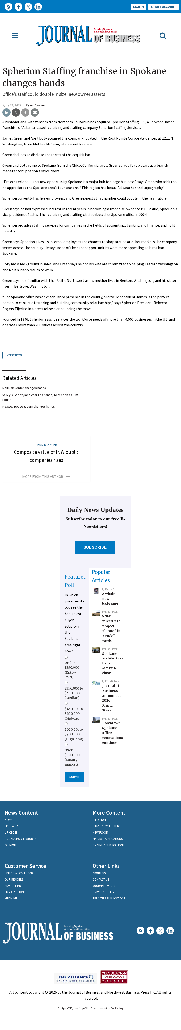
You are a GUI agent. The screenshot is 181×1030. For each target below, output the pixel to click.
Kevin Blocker (35, 105)
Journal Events (104, 886)
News (8, 820)
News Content (21, 812)
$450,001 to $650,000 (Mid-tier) (74, 714)
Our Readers (14, 879)
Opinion (10, 845)
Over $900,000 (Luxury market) (72, 757)
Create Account (163, 7)
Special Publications (108, 839)
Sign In (138, 7)
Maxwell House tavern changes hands (28, 406)
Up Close (11, 832)
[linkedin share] (6, 112)
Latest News (14, 355)
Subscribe (95, 547)
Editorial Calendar (19, 873)
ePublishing (116, 1008)
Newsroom (100, 832)
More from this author (42, 477)
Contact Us (101, 879)
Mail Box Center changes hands (24, 388)
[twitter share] (16, 112)
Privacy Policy (103, 892)
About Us (99, 873)
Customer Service (25, 865)
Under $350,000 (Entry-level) (72, 670)
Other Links (106, 865)
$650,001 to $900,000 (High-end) (74, 734)
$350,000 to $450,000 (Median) (74, 693)
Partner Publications (108, 845)
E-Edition (99, 820)
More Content (109, 812)
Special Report (16, 826)
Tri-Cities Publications (109, 898)
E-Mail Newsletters (106, 826)
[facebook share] (25, 112)
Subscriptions (15, 892)
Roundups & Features (20, 839)
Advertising (13, 886)
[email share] (35, 112)
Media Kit (11, 898)
